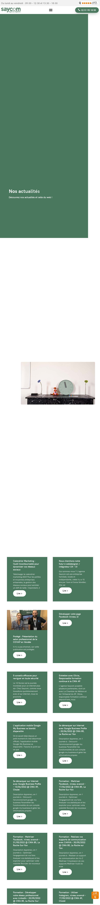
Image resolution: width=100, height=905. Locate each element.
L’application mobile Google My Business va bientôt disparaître (26, 728)
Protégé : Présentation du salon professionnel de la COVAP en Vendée (25, 639)
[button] (51, 10)
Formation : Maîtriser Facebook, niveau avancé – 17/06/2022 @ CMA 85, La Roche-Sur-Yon (72, 785)
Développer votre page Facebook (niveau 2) (70, 615)
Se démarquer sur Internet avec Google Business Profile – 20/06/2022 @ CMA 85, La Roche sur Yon (73, 729)
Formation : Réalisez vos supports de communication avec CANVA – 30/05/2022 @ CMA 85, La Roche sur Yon (72, 842)
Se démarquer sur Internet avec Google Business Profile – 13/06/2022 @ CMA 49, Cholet (27, 785)
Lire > (19, 593)
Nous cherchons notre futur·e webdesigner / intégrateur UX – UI (69, 563)
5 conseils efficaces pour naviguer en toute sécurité (25, 677)
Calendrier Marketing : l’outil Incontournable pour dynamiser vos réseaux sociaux (26, 565)
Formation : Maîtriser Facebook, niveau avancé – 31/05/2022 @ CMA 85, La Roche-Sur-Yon (26, 841)
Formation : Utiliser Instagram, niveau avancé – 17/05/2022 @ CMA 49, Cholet (72, 896)
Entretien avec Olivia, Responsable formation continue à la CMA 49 (70, 678)
